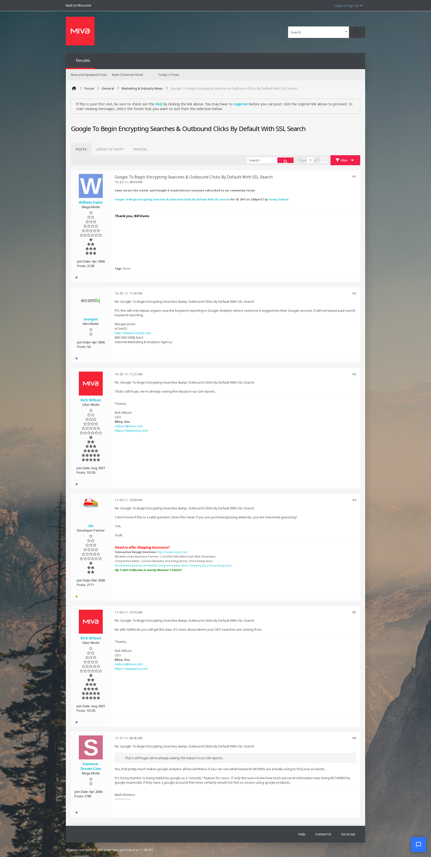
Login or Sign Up (346, 5)
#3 (354, 374)
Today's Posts (168, 74)
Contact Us (323, 834)
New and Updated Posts (89, 74)
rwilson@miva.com (129, 426)
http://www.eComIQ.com (133, 333)
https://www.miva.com (131, 430)
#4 (354, 500)
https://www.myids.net (172, 552)
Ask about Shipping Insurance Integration (203, 565)
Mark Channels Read (127, 74)
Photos (140, 149)
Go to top (348, 834)
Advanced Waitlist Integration (153, 565)
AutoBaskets (123, 565)
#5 (354, 612)
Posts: (81, 266)
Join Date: (84, 261)
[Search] (357, 32)
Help (301, 834)
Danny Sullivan (279, 199)
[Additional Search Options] (346, 32)
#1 (354, 176)
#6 (354, 738)
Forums (83, 60)
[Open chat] (418, 844)
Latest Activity (110, 149)
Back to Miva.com (78, 5)
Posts (81, 149)
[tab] (81, 149)
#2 (354, 293)
